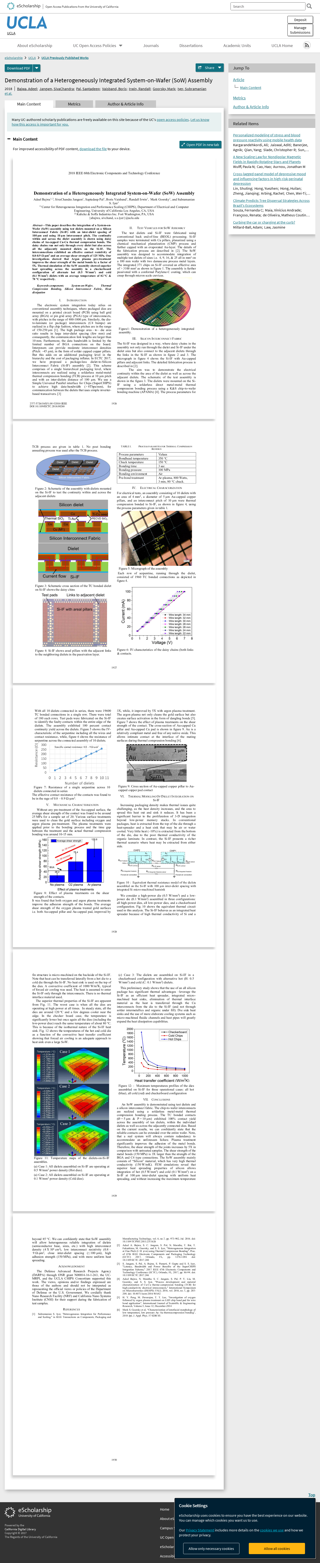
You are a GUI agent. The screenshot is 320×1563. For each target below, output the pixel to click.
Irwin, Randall (139, 88)
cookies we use (272, 1530)
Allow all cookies (277, 1548)
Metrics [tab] (74, 104)
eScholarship (14, 58)
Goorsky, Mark (164, 88)
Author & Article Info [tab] (126, 104)
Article (238, 79)
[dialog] (245, 1528)
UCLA (11, 33)
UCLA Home (282, 45)
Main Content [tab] (29, 104)
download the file (93, 148)
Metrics (239, 98)
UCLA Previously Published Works (65, 58)
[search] (309, 6)
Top (311, 1495)
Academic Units (237, 45)
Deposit (300, 19)
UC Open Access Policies (94, 45)
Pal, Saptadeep (88, 88)
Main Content (25, 139)
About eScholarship (34, 45)
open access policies (173, 119)
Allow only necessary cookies (211, 1548)
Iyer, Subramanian (192, 88)
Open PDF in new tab (202, 144)
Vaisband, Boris (114, 88)
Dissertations (191, 45)
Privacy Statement (200, 1530)
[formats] (36, 68)
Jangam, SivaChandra (56, 88)
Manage (300, 30)
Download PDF (18, 68)
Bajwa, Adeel (27, 88)
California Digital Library (20, 1529)
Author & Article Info (251, 106)
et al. (8, 93)
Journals (151, 45)
